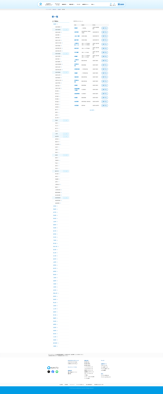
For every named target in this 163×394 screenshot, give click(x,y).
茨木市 (56, 131)
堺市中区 (57, 93)
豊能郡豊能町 (57, 192)
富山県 (54, 252)
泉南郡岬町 (57, 203)
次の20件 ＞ (92, 110)
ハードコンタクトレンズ (88, 366)
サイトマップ (72, 384)
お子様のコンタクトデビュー (73, 363)
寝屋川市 (57, 141)
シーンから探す (87, 378)
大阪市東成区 (57, 53)
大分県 (54, 336)
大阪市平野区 (57, 83)
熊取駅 (76, 28)
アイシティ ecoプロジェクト (106, 376)
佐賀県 (54, 327)
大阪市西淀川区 (58, 48)
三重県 (54, 277)
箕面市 (56, 155)
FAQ (111, 5)
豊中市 (56, 109)
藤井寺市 (57, 171)
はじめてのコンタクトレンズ (73, 360)
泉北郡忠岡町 (57, 195)
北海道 (54, 206)
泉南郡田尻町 (57, 200)
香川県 (54, 315)
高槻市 (56, 120)
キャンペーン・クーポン (72, 367)
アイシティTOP (48, 9)
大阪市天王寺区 (58, 42)
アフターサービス (104, 365)
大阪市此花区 (57, 32)
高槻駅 (76, 73)
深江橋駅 (76, 52)
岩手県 (54, 212)
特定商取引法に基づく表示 (98, 384)
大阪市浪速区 (57, 45)
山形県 (54, 221)
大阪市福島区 (57, 29)
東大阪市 (57, 173)
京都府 (54, 283)
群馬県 (54, 234)
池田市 (56, 112)
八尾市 (56, 133)
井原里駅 (76, 105)
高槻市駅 (76, 77)
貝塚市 (56, 123)
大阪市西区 (57, 34)
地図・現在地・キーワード (72, 372)
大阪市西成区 (57, 72)
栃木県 (54, 230)
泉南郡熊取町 (57, 197)
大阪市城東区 (57, 61)
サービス (102, 360)
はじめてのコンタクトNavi (72, 362)
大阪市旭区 (57, 58)
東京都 (54, 243)
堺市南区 (57, 101)
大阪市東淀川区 (58, 50)
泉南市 (56, 176)
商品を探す (86, 360)
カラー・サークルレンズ (88, 373)
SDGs (102, 373)
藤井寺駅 (76, 40)
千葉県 (54, 240)
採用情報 (66, 384)
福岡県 (54, 324)
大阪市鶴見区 (57, 77)
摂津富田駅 (77, 69)
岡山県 (54, 302)
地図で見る (104, 28)
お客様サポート (104, 363)
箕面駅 (76, 85)
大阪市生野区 (57, 56)
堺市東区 (57, 96)
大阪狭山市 (57, 184)
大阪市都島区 (57, 26)
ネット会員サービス (104, 367)
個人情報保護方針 (89, 384)
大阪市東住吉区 (58, 69)
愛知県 (54, 274)
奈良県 (54, 290)
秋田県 (54, 218)
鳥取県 (54, 296)
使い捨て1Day (86, 362)
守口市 (56, 125)
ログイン (114, 5)
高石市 (56, 168)
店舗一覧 (69, 373)
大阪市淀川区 (57, 75)
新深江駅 (76, 48)
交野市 (56, 181)
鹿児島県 (55, 343)
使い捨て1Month (87, 365)
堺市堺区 (57, 91)
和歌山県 (55, 293)
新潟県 (54, 249)
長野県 (54, 265)
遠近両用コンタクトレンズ (89, 371)
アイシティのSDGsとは (105, 375)
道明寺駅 (76, 32)
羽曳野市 (57, 160)
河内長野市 (57, 144)
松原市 (56, 147)
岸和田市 (57, 107)
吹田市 (56, 115)
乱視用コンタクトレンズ (88, 370)
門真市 (56, 163)
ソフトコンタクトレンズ (88, 368)
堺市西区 (57, 99)
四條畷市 (57, 179)
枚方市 (56, 128)
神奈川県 (55, 246)
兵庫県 (54, 287)
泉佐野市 (57, 136)
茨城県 (54, 227)
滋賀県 (54, 280)
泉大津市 (57, 117)
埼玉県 (54, 237)
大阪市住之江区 (58, 80)
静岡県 (54, 271)
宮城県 (54, 215)
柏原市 (56, 157)
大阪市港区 (57, 37)
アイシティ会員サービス (105, 368)
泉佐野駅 (76, 101)
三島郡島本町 (57, 189)
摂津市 (56, 165)
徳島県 (54, 311)
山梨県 (54, 262)
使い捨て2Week (87, 363)
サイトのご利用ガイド (80, 384)
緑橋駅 (76, 56)
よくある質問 (103, 370)
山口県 (54, 308)
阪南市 (56, 187)
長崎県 (54, 330)
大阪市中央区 (57, 88)
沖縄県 (54, 346)
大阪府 (54, 24)
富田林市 (57, 139)
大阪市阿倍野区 (58, 64)
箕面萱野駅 (77, 93)
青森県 (54, 209)
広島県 (54, 305)
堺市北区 (57, 104)
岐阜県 (54, 268)
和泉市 (56, 152)
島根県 (54, 299)
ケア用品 (85, 375)
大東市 (56, 149)
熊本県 (54, 333)
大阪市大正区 (57, 40)
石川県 (54, 255)
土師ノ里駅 (77, 36)
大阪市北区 (57, 85)
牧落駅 (76, 97)
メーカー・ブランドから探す (89, 376)
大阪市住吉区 (57, 66)
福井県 (54, 259)
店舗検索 (122, 4)
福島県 (54, 224)
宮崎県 (54, 339)
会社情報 (61, 384)
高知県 (54, 321)
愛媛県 (54, 318)
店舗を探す (54, 9)
